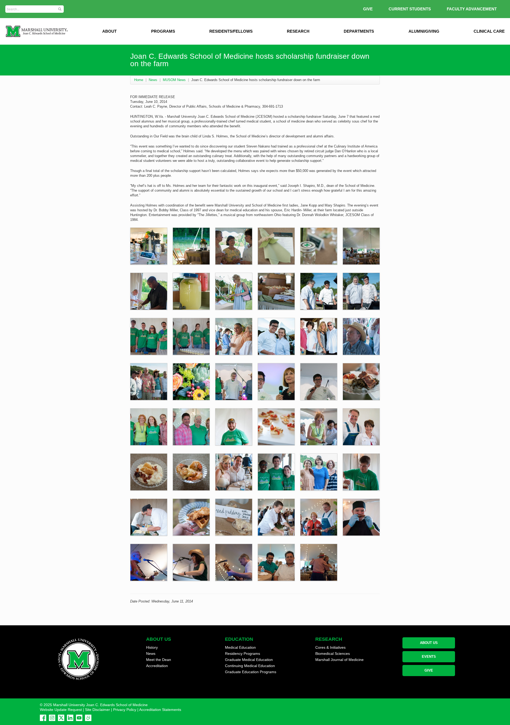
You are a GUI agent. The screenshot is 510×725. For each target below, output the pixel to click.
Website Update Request (61, 709)
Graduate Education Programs (250, 672)
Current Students (410, 9)
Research (298, 31)
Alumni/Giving (424, 31)
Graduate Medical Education (249, 659)
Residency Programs (242, 653)
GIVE (368, 9)
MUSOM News (174, 80)
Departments (359, 31)
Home (138, 80)
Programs (163, 31)
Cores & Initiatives (330, 647)
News (153, 80)
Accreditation (157, 666)
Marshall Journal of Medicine (339, 659)
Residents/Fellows (231, 31)
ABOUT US (429, 643)
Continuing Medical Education (250, 666)
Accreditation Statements (160, 709)
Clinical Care (489, 31)
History (152, 647)
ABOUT (109, 31)
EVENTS (429, 657)
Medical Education (240, 647)
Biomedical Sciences (332, 653)
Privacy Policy (124, 709)
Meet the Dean (158, 659)
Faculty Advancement (472, 9)
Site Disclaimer (97, 709)
